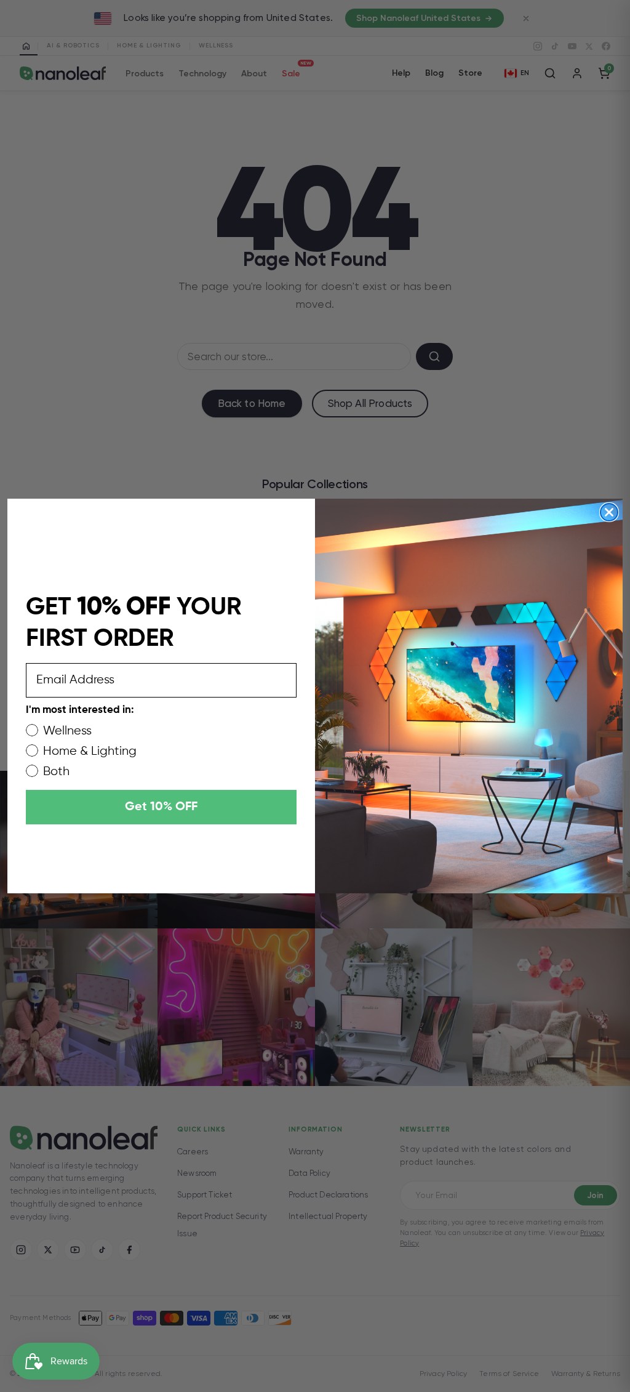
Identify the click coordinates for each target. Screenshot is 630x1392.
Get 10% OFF (161, 807)
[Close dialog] (609, 512)
